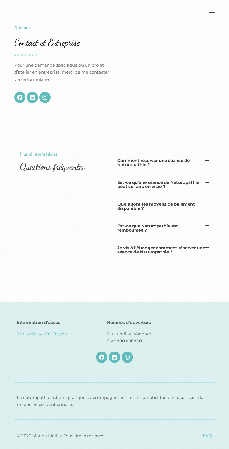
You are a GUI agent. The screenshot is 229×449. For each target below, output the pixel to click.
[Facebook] (19, 97)
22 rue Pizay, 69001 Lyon (42, 334)
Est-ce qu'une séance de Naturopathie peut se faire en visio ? (158, 184)
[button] (163, 162)
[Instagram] (45, 97)
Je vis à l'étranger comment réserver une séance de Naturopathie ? (161, 250)
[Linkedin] (32, 97)
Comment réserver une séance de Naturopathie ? (153, 162)
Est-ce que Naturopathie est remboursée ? (147, 228)
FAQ (207, 435)
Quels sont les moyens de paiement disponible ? (156, 206)
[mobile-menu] (211, 11)
